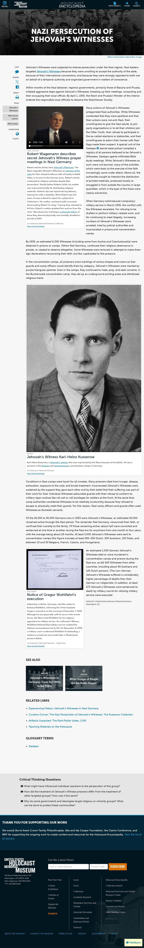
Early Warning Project (115, 912)
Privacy (82, 933)
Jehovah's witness (59, 462)
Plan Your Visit (54, 880)
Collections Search (114, 885)
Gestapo (34, 746)
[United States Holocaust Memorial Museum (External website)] (20, 4)
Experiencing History (115, 906)
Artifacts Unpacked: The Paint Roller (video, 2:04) (57, 720)
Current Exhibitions (53, 887)
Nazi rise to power (13, 117)
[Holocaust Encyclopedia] (72, 5)
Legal (114, 933)
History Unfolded (113, 900)
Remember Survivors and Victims (84, 905)
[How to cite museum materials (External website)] (17, 72)
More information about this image (125, 57)
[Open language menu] (17, 134)
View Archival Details (35, 226)
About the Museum (14, 933)
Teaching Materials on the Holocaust (50, 726)
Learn (76, 880)
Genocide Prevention (82, 912)
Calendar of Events (53, 897)
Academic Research (82, 897)
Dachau (45, 465)
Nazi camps (13, 124)
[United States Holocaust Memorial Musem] (19, 865)
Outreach (77, 927)
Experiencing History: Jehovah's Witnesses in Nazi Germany (64, 708)
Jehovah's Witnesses (13, 109)
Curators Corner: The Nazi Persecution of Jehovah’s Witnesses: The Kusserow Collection (81, 714)
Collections (78, 891)
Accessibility (98, 933)
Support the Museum (53, 906)
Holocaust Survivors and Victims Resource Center (120, 893)
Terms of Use (65, 933)
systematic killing (68, 211)
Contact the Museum (41, 933)
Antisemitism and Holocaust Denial (81, 920)
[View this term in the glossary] (98, 148)
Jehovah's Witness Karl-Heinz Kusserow (60, 457)
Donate (52, 913)
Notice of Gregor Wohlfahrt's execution (51, 597)
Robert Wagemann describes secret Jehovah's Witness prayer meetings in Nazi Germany (54, 158)
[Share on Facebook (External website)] (17, 87)
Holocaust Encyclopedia (116, 880)
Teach (76, 885)
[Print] (17, 97)
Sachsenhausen (61, 465)
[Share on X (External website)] (17, 82)
